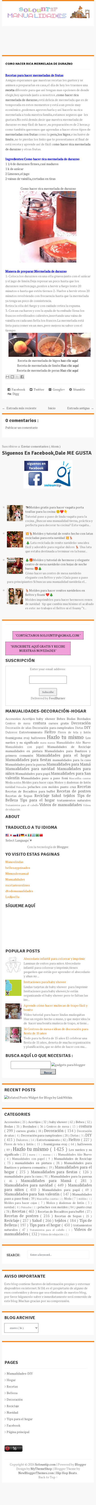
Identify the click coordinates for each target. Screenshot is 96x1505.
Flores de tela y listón (74, 732)
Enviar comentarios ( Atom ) (41, 446)
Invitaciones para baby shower (45, 982)
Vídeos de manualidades (61, 804)
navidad (11, 787)
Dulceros (12, 732)
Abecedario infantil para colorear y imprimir (54, 958)
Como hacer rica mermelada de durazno (39, 64)
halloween (39, 738)
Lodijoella (12, 897)
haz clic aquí (69, 360)
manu (44, 742)
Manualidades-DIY (20, 1373)
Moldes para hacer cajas (38, 782)
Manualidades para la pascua (26, 764)
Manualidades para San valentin (32, 1194)
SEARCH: (13, 1255)
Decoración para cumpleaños (53, 728)
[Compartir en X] (17, 377)
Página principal (18, 1432)
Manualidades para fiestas (28, 759)
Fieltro (51, 732)
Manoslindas (14, 862)
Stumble (78, 389)
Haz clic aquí (70, 365)
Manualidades (15, 879)
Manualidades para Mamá (68, 764)
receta (10, 90)
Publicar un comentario (21, 427)
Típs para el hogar (20, 1419)
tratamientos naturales (74, 800)
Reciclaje (43, 795)
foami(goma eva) (18, 738)
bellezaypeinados (17, 868)
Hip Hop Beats (66, 1473)
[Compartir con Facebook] (22, 377)
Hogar (11, 1380)
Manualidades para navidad (31, 768)
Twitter (38, 389)
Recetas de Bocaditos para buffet (31, 791)
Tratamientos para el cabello (22, 805)
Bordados (84, 719)
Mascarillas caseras (80, 778)
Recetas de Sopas (19, 796)
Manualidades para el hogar (63, 755)
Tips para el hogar (38, 800)
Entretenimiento (31, 732)
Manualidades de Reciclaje (69, 747)
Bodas (72, 719)
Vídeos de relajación (52, 1234)
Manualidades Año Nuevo (73, 743)
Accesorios (13, 719)
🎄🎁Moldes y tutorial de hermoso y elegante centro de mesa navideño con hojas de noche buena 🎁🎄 (57, 564)
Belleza (12, 1393)
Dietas (79, 728)
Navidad (12, 1412)
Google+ (58, 389)
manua (52, 742)
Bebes (62, 719)
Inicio (52, 408)
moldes (17, 782)
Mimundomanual (17, 873)
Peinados (22, 787)
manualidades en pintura (25, 751)
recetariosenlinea (17, 885)
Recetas (84, 786)
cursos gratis (60, 723)
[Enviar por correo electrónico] (7, 377)
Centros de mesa (19, 723)
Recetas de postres (74, 791)
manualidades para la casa (71, 760)
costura (41, 723)
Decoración (81, 723)
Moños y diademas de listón (72, 782)
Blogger (62, 847)
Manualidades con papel (26, 747)
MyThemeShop (42, 1468)
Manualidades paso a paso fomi (45, 778)
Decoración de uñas (19, 728)
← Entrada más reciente (19, 408)
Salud (57, 795)
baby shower (46, 719)
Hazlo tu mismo (66, 737)
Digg (15, 394)
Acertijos (29, 719)
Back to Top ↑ (48, 1477)
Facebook (17, 389)
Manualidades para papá (33, 773)
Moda (9, 782)
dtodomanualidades (19, 891)
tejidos (70, 795)
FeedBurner (57, 698)
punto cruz (68, 787)
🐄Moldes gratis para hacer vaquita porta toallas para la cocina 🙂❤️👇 (54, 509)
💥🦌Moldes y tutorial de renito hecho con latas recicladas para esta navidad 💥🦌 (59, 535)
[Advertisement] (37, 43)
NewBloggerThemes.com (36, 1473)
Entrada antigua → (80, 408)
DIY (87, 727)
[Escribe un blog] (12, 377)
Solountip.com (45, 1464)
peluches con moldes (44, 787)
